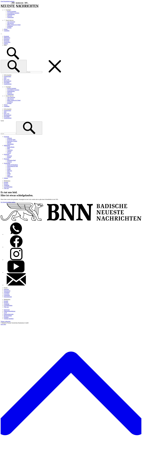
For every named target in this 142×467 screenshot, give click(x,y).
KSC (5, 78)
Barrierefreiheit (8, 315)
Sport (8, 175)
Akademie (6, 185)
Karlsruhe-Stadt (11, 139)
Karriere (6, 184)
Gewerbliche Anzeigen (13, 13)
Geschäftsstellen (8, 187)
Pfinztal (9, 142)
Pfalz (8, 172)
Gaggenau (10, 150)
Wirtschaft (9, 176)
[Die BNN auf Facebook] (16, 247)
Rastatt (9, 153)
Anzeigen (8, 10)
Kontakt (9, 27)
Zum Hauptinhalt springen (7, 1)
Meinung (9, 170)
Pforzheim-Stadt (11, 160)
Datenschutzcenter (8, 314)
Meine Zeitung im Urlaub (13, 24)
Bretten (9, 157)
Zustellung (10, 26)
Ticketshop (7, 292)
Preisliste (6, 317)
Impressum (7, 309)
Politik (9, 173)
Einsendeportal (8, 296)
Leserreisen (7, 295)
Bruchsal (9, 156)
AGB (5, 312)
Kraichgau (6, 39)
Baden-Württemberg (12, 164)
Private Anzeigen (11, 11)
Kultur (9, 169)
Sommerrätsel (7, 76)
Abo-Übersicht (11, 21)
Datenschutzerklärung (9, 311)
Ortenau (9, 151)
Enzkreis (9, 161)
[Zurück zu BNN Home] (20, 7)
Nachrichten (7, 42)
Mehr (5, 45)
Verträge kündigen (8, 318)
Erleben (6, 43)
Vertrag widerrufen (5, 321)
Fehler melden (11, 202)
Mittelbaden (7, 37)
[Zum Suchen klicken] (13, 59)
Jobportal (9, 16)
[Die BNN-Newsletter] (16, 285)
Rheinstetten (10, 144)
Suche (2, 120)
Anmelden (6, 30)
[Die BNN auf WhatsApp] (16, 234)
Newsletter (7, 82)
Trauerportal (10, 17)
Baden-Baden (10, 147)
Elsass (8, 167)
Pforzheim (6, 40)
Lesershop (6, 293)
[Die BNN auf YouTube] (16, 272)
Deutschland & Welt (12, 166)
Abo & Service (10, 20)
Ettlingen (9, 138)
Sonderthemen (11, 14)
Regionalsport (7, 81)
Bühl (8, 148)
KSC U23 (6, 79)
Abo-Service (10, 23)
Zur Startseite (4, 202)
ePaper (5, 29)
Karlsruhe (6, 36)
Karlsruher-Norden (12, 141)
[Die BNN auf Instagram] (16, 259)
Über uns (6, 188)
